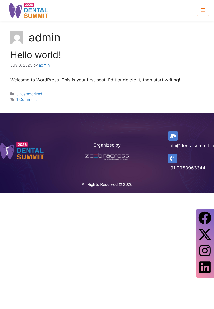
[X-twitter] (204, 234)
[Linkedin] (204, 267)
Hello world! (35, 54)
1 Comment (26, 99)
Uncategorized (29, 94)
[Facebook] (204, 217)
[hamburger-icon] (203, 10)
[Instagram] (204, 250)
